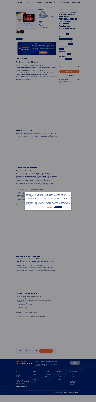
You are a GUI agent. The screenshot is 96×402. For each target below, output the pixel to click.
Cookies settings (50, 207)
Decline (66, 207)
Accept (58, 207)
